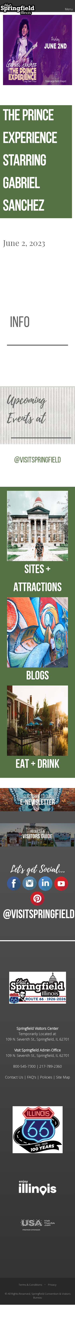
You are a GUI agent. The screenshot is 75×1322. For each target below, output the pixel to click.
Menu (69, 9)
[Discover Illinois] (38, 1225)
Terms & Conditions (30, 1284)
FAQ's (31, 1077)
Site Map (63, 1077)
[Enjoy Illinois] (38, 1188)
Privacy (52, 1284)
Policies (46, 1077)
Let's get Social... (37, 869)
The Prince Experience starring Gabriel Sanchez (30, 161)
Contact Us (14, 1077)
